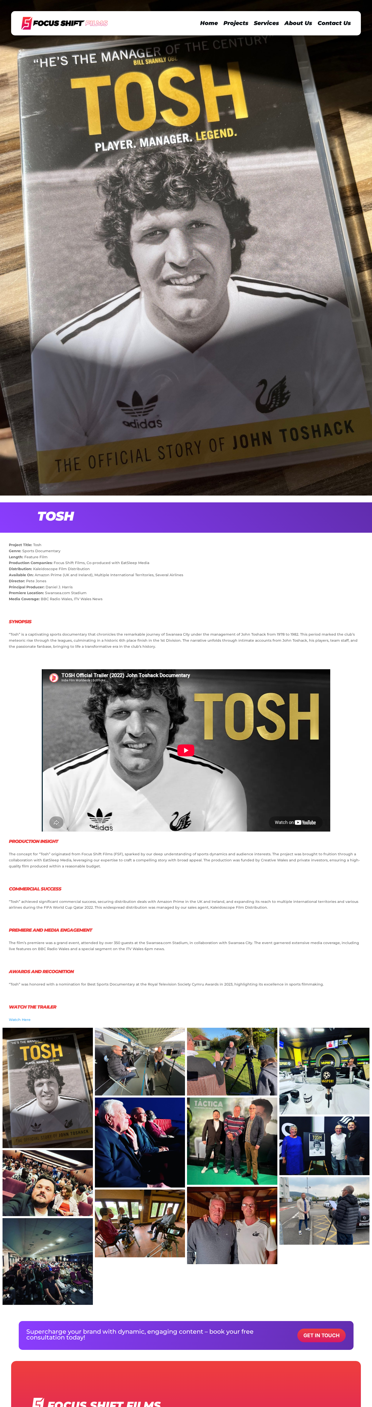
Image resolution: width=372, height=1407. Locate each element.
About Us (298, 23)
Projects (235, 23)
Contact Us (334, 23)
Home (209, 23)
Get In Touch (321, 1335)
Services (266, 23)
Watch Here (20, 1019)
